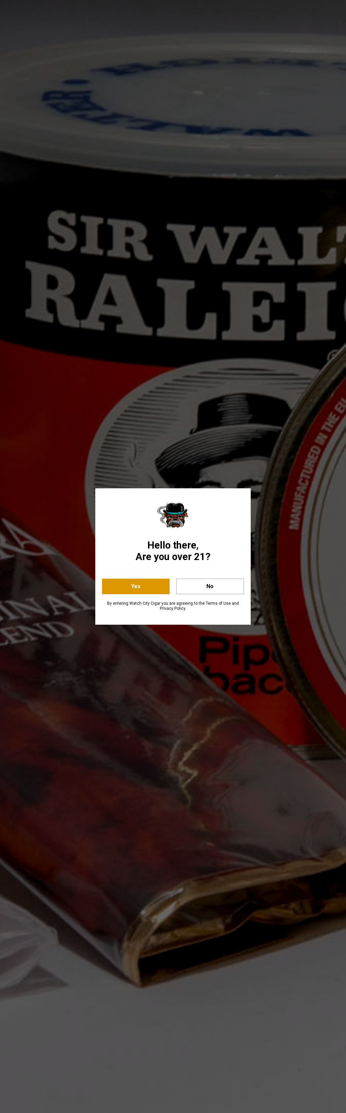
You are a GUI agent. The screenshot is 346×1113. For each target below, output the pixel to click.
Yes (136, 586)
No (210, 586)
